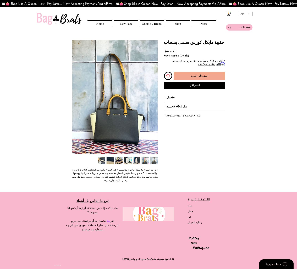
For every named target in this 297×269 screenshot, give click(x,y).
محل (190, 211)
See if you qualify (206, 64)
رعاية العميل (195, 222)
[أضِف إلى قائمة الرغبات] (168, 76)
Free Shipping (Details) (176, 56)
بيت (190, 205)
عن (189, 217)
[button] (178, 23)
